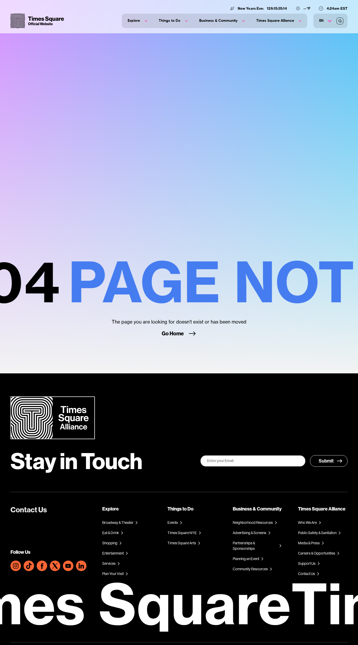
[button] (137, 21)
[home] (37, 21)
